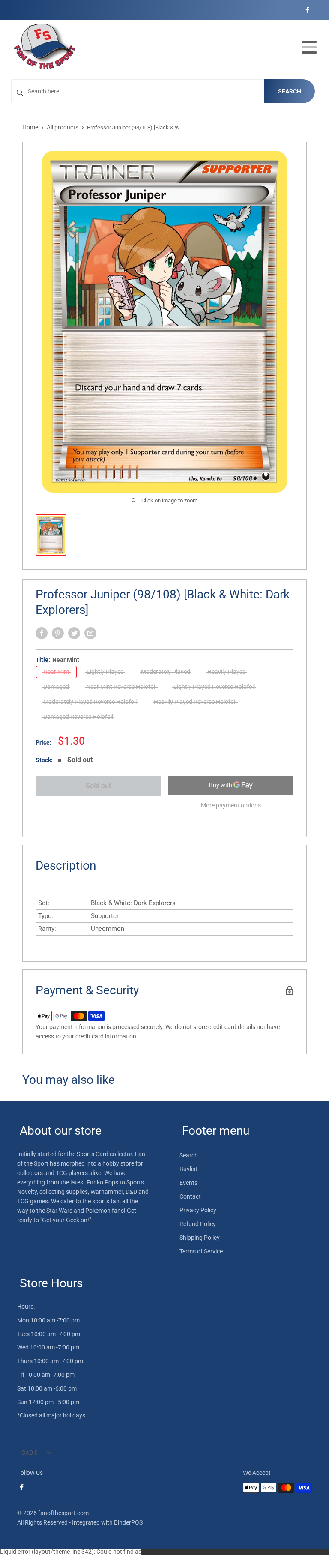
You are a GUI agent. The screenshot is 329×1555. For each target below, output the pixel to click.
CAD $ (29, 1452)
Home (30, 127)
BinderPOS (128, 1522)
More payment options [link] (231, 805)
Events (188, 1182)
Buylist (188, 1169)
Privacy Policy (197, 1210)
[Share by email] (90, 633)
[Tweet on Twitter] (74, 633)
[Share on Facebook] (42, 633)
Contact (190, 1196)
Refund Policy (197, 1223)
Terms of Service (201, 1251)
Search (289, 91)
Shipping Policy (199, 1237)
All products (62, 127)
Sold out (98, 786)
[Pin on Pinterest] (58, 633)
